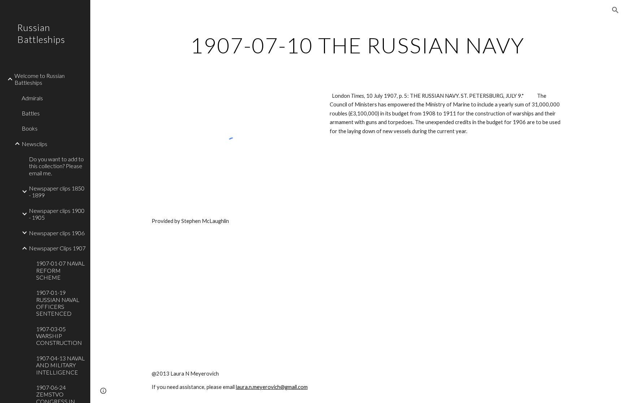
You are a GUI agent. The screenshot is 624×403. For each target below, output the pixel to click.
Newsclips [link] (34, 143)
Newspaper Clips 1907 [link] (57, 248)
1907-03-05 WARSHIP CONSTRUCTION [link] (59, 335)
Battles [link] (31, 113)
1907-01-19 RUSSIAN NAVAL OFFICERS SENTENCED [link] (57, 303)
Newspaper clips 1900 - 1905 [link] (56, 214)
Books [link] (30, 128)
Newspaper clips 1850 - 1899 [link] (56, 191)
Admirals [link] (32, 98)
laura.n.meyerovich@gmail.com (272, 387)
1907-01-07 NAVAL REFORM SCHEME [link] (60, 270)
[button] (615, 10)
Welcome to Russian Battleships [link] (39, 79)
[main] (357, 45)
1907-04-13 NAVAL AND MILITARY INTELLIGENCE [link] (60, 365)
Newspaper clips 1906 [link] (56, 232)
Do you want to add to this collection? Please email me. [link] (56, 165)
